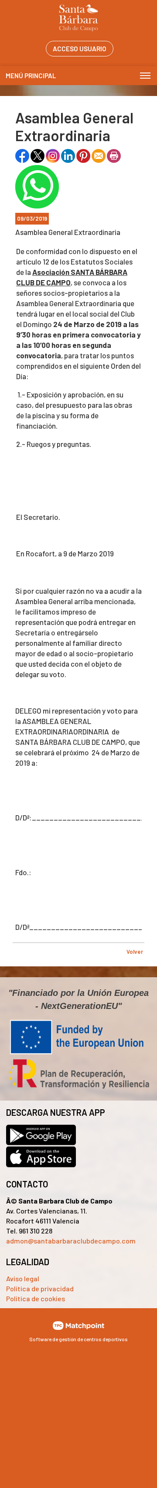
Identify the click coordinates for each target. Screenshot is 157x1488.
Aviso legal (22, 1278)
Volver (134, 951)
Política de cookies (35, 1298)
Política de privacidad (40, 1288)
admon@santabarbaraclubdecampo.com (71, 1241)
